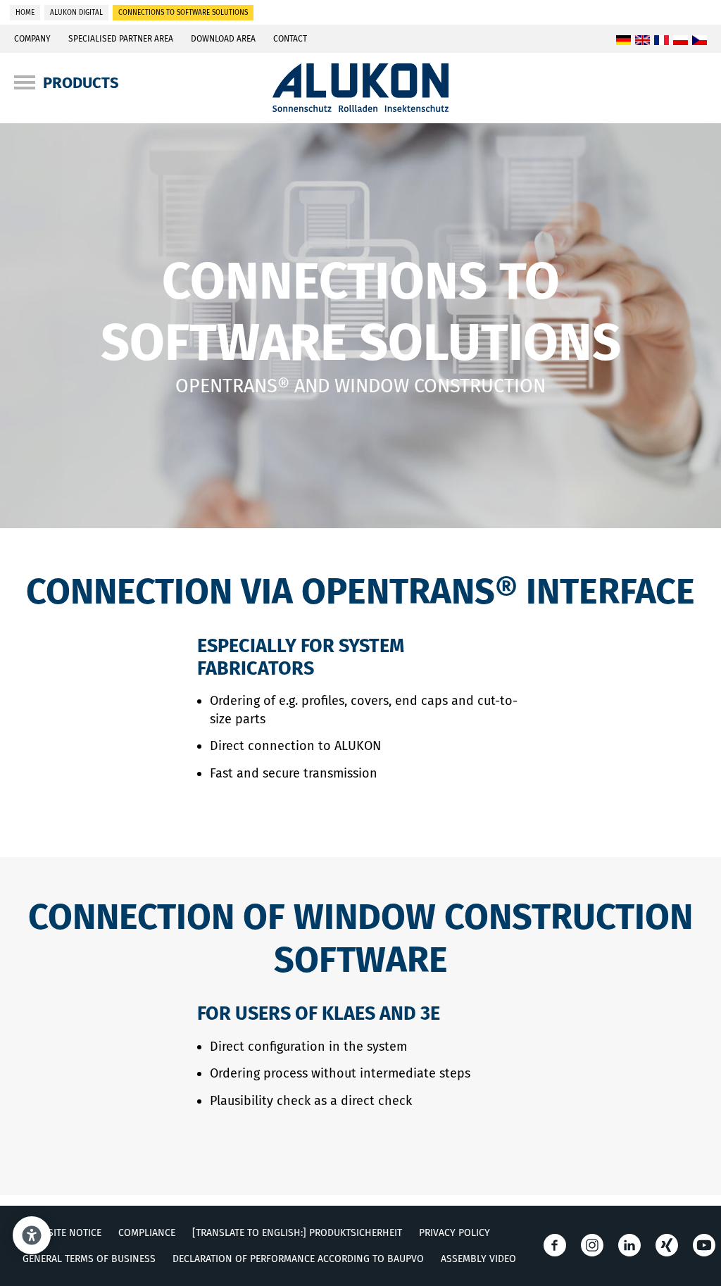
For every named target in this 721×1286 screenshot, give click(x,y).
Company (32, 39)
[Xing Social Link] (667, 1245)
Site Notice (74, 1233)
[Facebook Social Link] (555, 1245)
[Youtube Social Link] (704, 1245)
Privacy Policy (454, 1233)
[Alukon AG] (360, 108)
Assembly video (478, 1259)
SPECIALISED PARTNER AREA (120, 39)
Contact (290, 39)
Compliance (146, 1233)
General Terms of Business (89, 1259)
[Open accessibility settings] (32, 1235)
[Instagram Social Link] (592, 1245)
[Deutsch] (623, 41)
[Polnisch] (680, 41)
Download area (223, 39)
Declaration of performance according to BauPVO (298, 1259)
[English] (642, 41)
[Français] (661, 41)
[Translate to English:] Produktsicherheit (297, 1233)
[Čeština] (699, 41)
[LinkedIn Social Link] (629, 1245)
